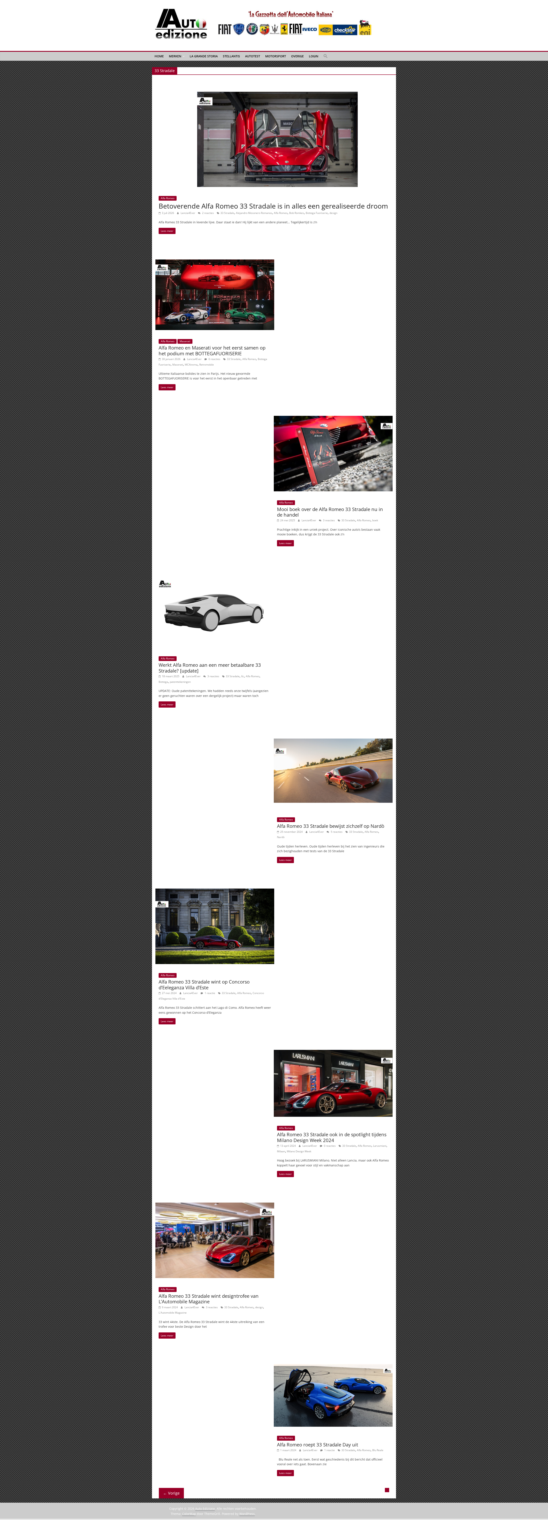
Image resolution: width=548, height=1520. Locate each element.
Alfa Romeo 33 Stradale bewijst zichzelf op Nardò (330, 826)
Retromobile (206, 364)
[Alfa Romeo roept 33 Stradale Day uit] (333, 1366)
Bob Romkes (296, 213)
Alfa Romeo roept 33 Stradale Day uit (317, 1444)
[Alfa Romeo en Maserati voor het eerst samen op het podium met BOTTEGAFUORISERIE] (214, 262)
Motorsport (275, 56)
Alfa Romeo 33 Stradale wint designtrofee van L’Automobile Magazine (209, 1299)
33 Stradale (227, 213)
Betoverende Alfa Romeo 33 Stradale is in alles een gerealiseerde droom (273, 205)
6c (242, 676)
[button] (325, 56)
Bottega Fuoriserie (317, 213)
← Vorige (171, 1493)
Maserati (185, 341)
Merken (175, 56)
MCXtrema (191, 364)
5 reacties (336, 832)
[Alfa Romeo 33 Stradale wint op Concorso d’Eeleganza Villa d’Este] (214, 891)
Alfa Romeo (167, 198)
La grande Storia (204, 56)
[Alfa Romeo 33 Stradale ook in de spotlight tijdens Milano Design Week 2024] (333, 1052)
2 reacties (207, 213)
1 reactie (209, 993)
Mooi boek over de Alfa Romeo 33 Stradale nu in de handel (330, 512)
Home (159, 56)
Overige (297, 56)
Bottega (163, 682)
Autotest (252, 56)
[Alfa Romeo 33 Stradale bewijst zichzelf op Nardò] (333, 735)
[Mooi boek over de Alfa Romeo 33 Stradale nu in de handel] (333, 418)
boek (375, 520)
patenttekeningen (180, 682)
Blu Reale (377, 1450)
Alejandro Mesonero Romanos (254, 213)
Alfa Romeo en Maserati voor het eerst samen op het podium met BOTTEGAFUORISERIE (212, 350)
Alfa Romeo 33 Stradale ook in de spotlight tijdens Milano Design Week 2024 (331, 1137)
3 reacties (328, 520)
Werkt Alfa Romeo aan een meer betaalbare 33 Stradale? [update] (210, 668)
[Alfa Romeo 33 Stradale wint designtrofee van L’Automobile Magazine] (214, 1205)
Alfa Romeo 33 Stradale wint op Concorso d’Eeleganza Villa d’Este (204, 984)
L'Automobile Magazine (173, 1312)
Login (313, 56)
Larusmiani (379, 1146)
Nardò (280, 837)
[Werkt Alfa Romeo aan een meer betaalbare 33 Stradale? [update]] (214, 574)
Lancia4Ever (188, 213)
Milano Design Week (299, 1151)
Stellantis (231, 56)
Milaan (281, 1151)
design (333, 213)
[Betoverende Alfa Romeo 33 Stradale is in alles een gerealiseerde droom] (277, 94)
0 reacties (214, 359)
